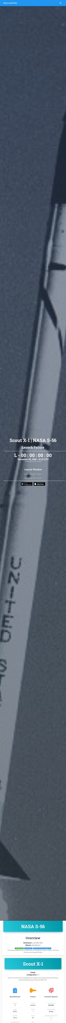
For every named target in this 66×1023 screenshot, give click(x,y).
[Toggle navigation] (61, 3)
